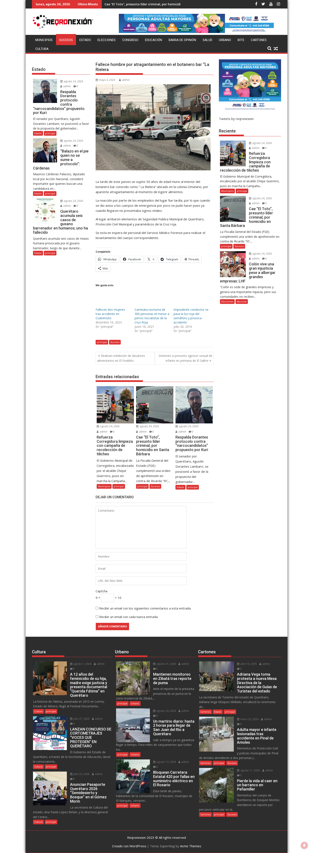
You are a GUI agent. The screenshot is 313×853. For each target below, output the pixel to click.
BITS (241, 40)
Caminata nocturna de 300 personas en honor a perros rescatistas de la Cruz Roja (152, 316)
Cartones (259, 40)
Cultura (42, 49)
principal (102, 342)
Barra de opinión (182, 40)
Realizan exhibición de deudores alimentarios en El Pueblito (121, 358)
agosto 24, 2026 (109, 426)
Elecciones (107, 40)
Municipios (44, 40)
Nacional (242, 301)
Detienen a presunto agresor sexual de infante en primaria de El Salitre (185, 358)
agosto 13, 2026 (166, 762)
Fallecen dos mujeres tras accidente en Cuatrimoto (110, 314)
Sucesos (66, 40)
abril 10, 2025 (248, 664)
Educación (153, 40)
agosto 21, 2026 (166, 664)
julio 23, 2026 (81, 774)
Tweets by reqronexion (236, 119)
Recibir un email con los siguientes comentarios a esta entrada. (145, 608)
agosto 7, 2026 (82, 664)
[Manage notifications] (304, 845)
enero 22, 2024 (249, 719)
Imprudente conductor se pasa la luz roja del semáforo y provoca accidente (191, 316)
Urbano (225, 40)
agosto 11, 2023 (250, 770)
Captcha (101, 591)
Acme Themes (190, 846)
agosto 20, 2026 (166, 711)
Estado (85, 40)
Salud (207, 40)
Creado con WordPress (129, 846)
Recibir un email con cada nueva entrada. (128, 617)
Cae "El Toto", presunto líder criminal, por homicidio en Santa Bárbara (157, 4)
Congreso (130, 40)
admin (126, 80)
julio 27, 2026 (81, 719)
